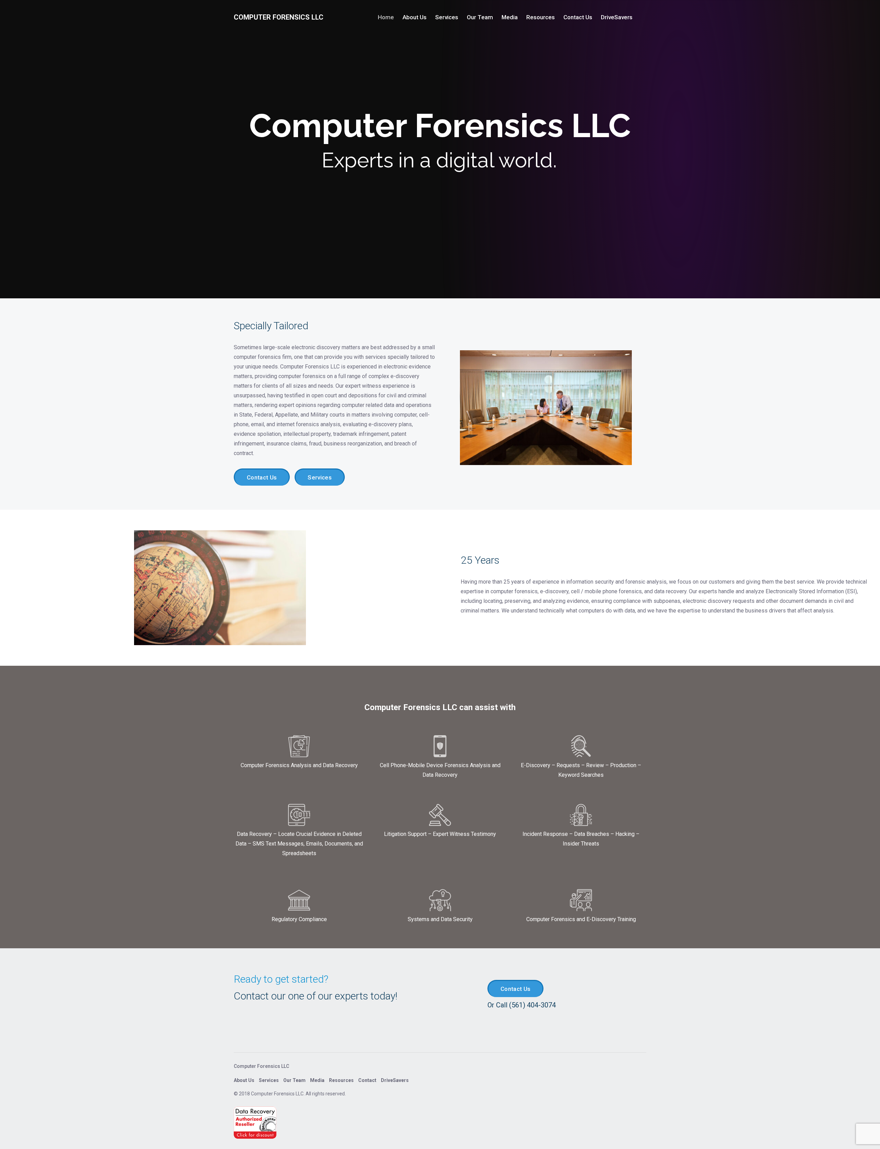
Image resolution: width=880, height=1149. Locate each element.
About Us (415, 17)
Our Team (480, 17)
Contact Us (577, 17)
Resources (540, 17)
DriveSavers (616, 17)
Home (386, 17)
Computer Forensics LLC (278, 17)
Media (510, 17)
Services (446, 17)
